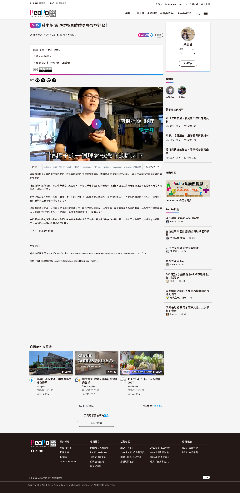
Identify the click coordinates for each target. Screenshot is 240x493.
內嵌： (35, 167)
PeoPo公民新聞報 (99, 447)
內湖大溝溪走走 (175, 261)
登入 (160, 4)
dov (172, 221)
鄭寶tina (182, 97)
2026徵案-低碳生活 (160, 447)
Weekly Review (68, 461)
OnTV (35, 25)
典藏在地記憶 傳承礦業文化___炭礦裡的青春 (187, 308)
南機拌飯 (54, 62)
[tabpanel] (96, 415)
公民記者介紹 (97, 461)
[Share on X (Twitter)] (43, 80)
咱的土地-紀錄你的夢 (131, 456)
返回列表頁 (96, 423)
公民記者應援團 (98, 456)
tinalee (173, 314)
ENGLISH (183, 4)
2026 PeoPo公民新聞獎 (132, 452)
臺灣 (41, 50)
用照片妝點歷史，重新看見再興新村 (187, 135)
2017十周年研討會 (159, 452)
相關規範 (64, 452)
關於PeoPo (66, 447)
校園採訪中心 (167, 13)
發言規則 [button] (158, 406)
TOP (206, 477)
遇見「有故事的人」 (160, 461)
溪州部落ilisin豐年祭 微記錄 (183, 218)
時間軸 (63, 456)
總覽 (127, 13)
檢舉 (159, 35)
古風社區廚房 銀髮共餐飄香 (182, 248)
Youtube (41, 451)
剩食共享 (44, 62)
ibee (172, 264)
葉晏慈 (187, 44)
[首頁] (43, 13)
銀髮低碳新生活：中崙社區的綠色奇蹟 (54, 380)
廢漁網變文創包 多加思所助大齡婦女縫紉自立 (187, 292)
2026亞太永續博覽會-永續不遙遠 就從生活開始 (187, 275)
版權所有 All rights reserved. (46, 69)
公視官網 (194, 4)
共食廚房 (65, 62)
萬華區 (57, 50)
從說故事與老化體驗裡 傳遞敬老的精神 (187, 232)
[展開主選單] (205, 13)
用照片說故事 (127, 461)
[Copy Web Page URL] (54, 80)
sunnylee (41, 386)
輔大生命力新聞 (178, 297)
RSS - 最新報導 (190, 447)
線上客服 (205, 4)
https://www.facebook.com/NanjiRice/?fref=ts (73, 260)
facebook (32, 451)
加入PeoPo (170, 4)
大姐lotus (170, 97)
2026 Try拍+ (126, 447)
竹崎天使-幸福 (177, 238)
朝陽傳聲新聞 (88, 386)
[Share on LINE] (49, 80)
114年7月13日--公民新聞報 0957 (144, 380)
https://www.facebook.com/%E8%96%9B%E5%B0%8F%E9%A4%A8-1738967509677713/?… (96, 253)
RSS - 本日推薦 (190, 452)
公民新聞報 (133, 386)
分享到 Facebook (159, 90)
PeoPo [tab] (86, 406)
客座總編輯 (96, 466)
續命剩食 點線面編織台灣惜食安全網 (100, 380)
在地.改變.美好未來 (159, 456)
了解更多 (187, 63)
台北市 (48, 50)
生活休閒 (45, 56)
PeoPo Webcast (98, 452)
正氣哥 (173, 251)
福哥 (172, 281)
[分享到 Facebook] (37, 80)
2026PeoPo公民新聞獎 (178, 200)
